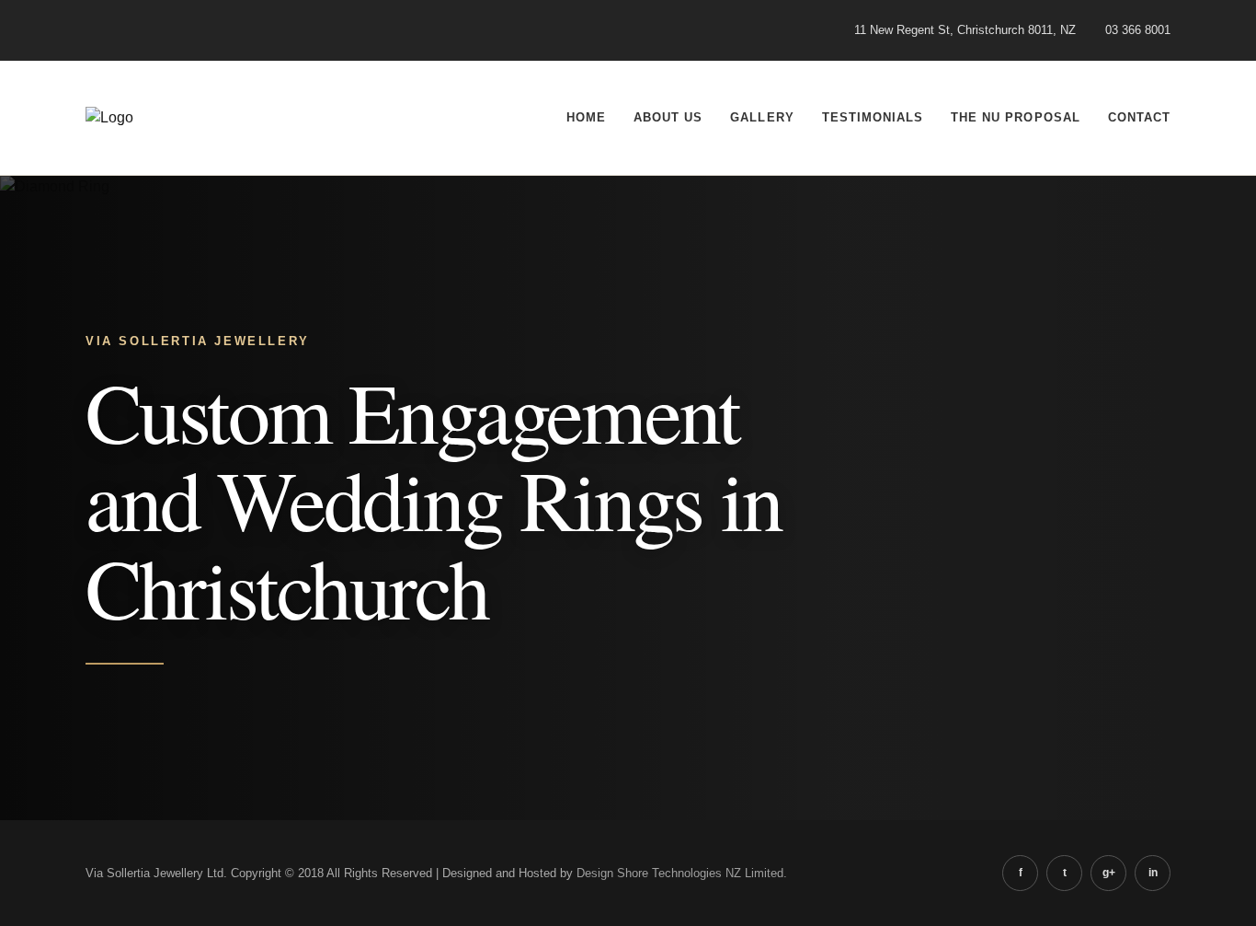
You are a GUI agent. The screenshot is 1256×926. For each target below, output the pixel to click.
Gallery (762, 117)
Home (586, 117)
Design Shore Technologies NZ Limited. (682, 873)
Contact (1139, 117)
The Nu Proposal (1015, 117)
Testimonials (872, 117)
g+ (1108, 872)
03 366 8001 (1137, 30)
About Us (668, 117)
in (1153, 872)
